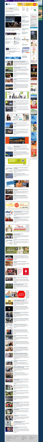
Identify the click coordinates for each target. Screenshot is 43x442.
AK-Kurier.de (23, 8)
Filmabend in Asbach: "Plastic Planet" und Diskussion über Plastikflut (21, 168)
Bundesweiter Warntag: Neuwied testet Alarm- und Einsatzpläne (25, 17)
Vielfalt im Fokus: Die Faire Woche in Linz (19, 372)
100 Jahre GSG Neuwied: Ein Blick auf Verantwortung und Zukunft (12, 15)
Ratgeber (13, 9)
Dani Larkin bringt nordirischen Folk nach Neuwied (20, 306)
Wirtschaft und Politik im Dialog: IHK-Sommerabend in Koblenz (21, 277)
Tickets (31, 9)
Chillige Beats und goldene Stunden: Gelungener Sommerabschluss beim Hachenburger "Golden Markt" (21, 353)
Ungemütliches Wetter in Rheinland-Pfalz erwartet (20, 73)
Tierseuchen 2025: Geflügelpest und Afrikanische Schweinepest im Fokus (20, 67)
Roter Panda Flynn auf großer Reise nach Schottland (21, 341)
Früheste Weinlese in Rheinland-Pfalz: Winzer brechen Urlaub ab (21, 391)
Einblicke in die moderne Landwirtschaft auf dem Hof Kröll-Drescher (25, 29)
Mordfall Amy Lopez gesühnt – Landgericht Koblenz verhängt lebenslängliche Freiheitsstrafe (20, 300)
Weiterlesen (13, 30)
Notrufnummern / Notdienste (25, 44)
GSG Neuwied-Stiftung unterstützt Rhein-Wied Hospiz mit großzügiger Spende (21, 409)
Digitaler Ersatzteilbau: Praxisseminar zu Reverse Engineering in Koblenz (20, 146)
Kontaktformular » (31, 438)
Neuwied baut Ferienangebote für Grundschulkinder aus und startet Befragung (21, 312)
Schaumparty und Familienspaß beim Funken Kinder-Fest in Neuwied (21, 79)
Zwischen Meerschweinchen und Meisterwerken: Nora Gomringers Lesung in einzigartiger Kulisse (21, 61)
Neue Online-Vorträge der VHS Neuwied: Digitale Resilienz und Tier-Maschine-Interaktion (21, 211)
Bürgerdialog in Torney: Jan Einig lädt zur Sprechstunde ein (21, 240)
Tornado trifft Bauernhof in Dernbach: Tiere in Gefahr (21, 84)
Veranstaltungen (10, 9)
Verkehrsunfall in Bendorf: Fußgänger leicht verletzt (21, 255)
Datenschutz (27, 9)
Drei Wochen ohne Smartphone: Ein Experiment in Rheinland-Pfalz (20, 427)
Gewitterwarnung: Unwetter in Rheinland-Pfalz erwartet (21, 396)
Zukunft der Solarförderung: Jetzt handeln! (19, 173)
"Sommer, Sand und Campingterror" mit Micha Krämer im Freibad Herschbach (17, 39)
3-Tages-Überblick (33, 24)
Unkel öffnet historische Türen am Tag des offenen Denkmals (20, 123)
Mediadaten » (23, 439)
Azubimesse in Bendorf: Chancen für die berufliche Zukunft (20, 336)
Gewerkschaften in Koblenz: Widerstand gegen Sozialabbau (20, 262)
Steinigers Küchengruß (24, 57)
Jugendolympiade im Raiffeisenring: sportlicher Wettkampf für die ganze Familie (21, 217)
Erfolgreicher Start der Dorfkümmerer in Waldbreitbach (21, 318)
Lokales (6, 9)
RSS (14, 437)
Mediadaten (27, 8)
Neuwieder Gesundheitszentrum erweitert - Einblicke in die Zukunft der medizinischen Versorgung (21, 367)
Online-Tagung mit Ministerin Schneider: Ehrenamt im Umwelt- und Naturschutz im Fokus (21, 284)
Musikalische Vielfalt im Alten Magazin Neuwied (20, 195)
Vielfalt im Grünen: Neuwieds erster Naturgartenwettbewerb (18, 234)
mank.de (32, 27)
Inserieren (27, 7)
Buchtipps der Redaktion (24, 56)
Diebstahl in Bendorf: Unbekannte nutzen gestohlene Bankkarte (21, 107)
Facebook (24, 7)
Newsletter (23, 10)
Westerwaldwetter (33, 25)
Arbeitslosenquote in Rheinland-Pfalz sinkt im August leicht (21, 385)
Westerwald (7, 11)
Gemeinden (16, 9)
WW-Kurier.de (23, 9)
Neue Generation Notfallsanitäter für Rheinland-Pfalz (21, 347)
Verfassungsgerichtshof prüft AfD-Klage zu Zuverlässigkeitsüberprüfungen (19, 422)
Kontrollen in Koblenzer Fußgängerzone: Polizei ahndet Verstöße (25, 33)
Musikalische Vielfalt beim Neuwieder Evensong (20, 324)
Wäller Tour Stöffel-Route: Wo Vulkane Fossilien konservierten (9, 43)
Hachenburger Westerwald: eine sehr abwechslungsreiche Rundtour (9, 39)
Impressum (27, 10)
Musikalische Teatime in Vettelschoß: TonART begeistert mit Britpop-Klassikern (21, 379)
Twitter (14, 438)
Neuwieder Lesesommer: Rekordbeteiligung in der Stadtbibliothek (20, 415)
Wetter (18, 9)
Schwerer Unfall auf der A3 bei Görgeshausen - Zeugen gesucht (25, 25)
